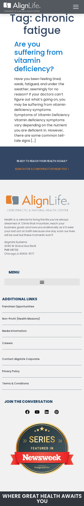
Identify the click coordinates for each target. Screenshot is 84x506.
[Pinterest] (56, 412)
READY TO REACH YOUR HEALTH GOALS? (42, 161)
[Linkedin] (46, 412)
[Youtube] (37, 412)
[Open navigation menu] (76, 7)
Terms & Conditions (15, 383)
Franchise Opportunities (18, 306)
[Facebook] (27, 412)
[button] (42, 281)
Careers (7, 343)
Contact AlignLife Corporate (21, 359)
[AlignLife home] (21, 7)
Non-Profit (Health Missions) (21, 318)
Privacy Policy (11, 371)
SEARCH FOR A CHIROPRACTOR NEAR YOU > (42, 169)
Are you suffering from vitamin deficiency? (38, 56)
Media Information (14, 331)
